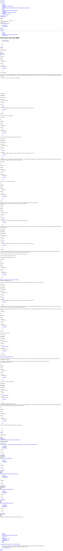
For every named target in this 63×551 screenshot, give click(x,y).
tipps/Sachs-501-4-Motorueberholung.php (6, 356)
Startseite (3, 4)
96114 (3, 105)
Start (3, 541)
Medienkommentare (14, 7)
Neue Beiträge (4, 7)
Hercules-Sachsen (5, 346)
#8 (2, 247)
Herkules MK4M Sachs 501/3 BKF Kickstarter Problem (9, 473)
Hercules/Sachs (4, 447)
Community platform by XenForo (10, 544)
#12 (3, 353)
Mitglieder (4, 13)
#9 (2, 277)
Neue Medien (9, 7)
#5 (2, 179)
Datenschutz (4, 539)
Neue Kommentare (10, 10)
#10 (3, 304)
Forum (3, 5)
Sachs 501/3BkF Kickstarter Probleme (6, 458)
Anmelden (2, 28)
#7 (2, 224)
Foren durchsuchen (5, 26)
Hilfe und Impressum (5, 540)
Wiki (3, 8)
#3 (2, 135)
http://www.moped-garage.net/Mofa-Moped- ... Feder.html (9, 279)
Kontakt (3, 537)
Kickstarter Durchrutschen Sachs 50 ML (6, 503)
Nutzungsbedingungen (5, 538)
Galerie (3, 9)
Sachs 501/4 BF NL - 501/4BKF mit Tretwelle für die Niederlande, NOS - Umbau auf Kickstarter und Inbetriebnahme (18, 444)
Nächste (1, 47)
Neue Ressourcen (20, 7)
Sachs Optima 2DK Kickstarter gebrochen (7, 489)
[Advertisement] (29, 86)
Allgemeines (4, 492)
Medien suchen (15, 10)
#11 (2, 329)
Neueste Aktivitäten (27, 7)
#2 (2, 112)
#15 (3, 423)
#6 (2, 199)
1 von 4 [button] (1, 432)
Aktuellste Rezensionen (6, 12)
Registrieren (2, 30)
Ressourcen (4, 11)
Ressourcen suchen (13, 12)
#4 (2, 157)
